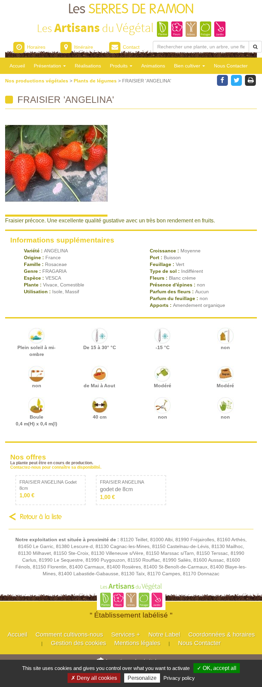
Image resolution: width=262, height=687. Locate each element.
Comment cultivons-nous (69, 634)
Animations (153, 65)
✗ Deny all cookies (94, 678)
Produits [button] (119, 65)
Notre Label (164, 634)
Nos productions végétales (37, 80)
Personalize (142, 678)
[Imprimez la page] (250, 79)
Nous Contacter (231, 65)
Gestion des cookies (78, 643)
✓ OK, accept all (216, 668)
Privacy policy (179, 678)
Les (131, 9)
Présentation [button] (48, 65)
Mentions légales (137, 643)
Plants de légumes (96, 80)
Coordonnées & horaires (221, 634)
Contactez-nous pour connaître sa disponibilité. (55, 467)
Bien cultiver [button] (188, 65)
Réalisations (88, 65)
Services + (125, 634)
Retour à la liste (41, 516)
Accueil (17, 65)
